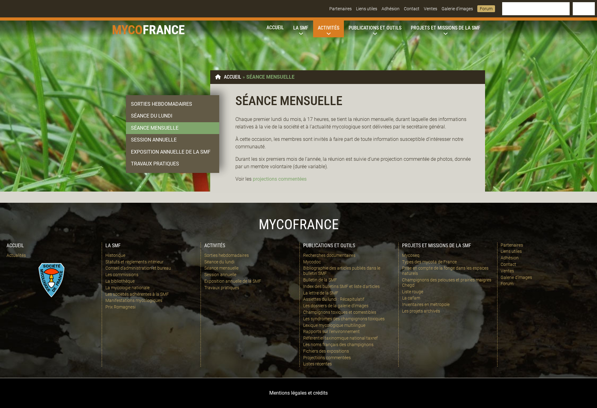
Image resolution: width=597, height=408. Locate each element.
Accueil (232, 77)
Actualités (16, 255)
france (164, 29)
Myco (127, 29)
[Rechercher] (584, 8)
